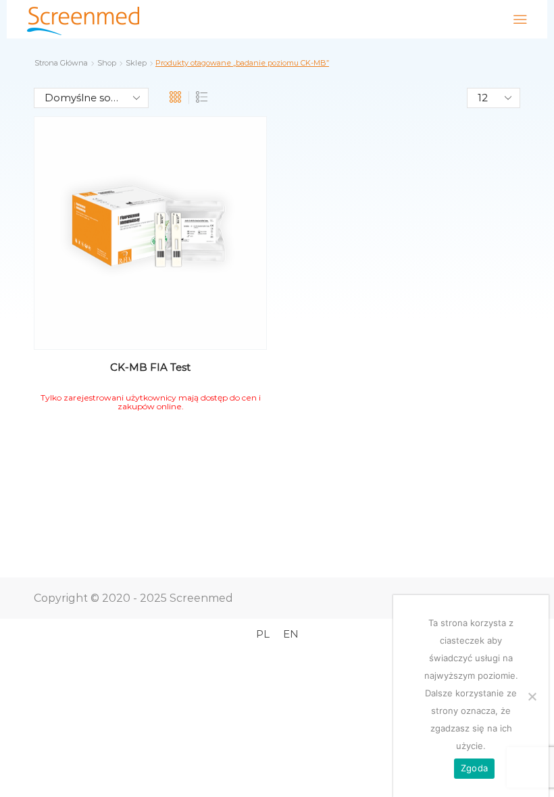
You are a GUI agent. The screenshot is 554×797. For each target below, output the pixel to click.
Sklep (136, 63)
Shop (106, 63)
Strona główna (61, 63)
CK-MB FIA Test (150, 367)
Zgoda (474, 768)
